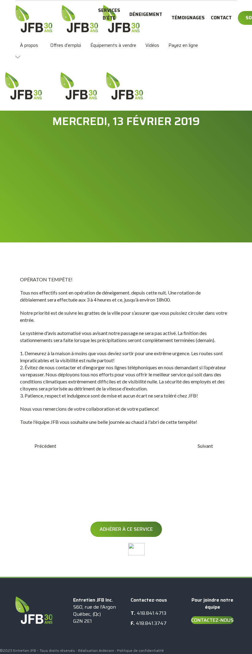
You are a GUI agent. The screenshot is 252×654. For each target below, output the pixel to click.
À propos (29, 45)
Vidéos (152, 45)
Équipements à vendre (113, 45)
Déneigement (145, 14)
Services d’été (109, 14)
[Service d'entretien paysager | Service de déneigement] (34, 18)
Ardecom (106, 650)
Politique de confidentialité (140, 650)
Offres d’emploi (65, 45)
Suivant (205, 446)
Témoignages (188, 17)
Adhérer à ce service (126, 529)
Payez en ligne (183, 45)
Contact (221, 17)
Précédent (45, 446)
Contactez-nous (212, 620)
